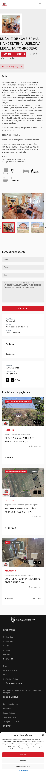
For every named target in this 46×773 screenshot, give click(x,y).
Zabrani (23, 761)
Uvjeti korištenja (23, 770)
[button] (43, 735)
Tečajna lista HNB (11, 722)
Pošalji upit (23, 308)
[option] (23, 206)
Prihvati (23, 755)
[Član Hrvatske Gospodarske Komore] (23, 621)
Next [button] (40, 206)
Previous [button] (6, 206)
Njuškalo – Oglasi (10, 679)
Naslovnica (8, 637)
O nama (6, 650)
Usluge (6, 646)
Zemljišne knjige (10, 704)
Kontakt (6, 655)
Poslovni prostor (10, 670)
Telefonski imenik (11, 717)
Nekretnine (8, 641)
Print (19, 380)
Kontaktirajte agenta (13, 67)
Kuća (5, 675)
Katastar (7, 709)
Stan (5, 666)
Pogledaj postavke (23, 766)
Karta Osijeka (9, 713)
